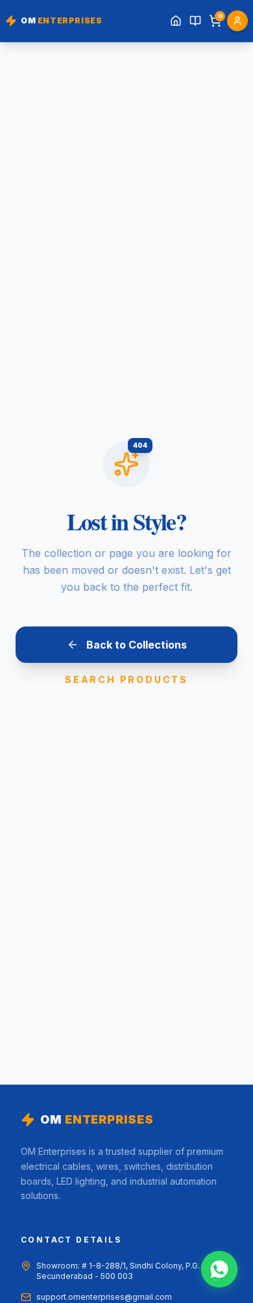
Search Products (126, 679)
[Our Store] (195, 20)
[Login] (237, 20)
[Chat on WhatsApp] (219, 1269)
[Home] (175, 20)
